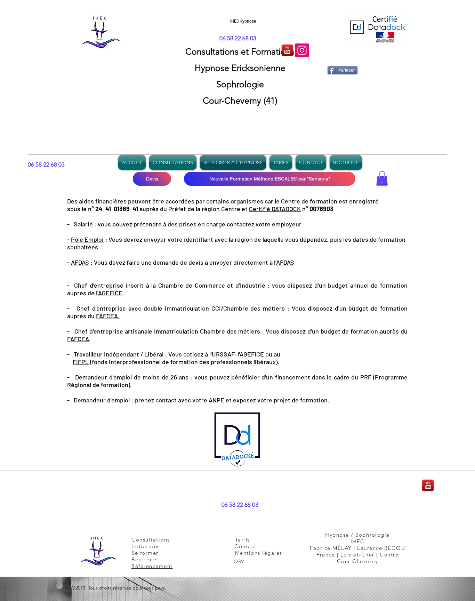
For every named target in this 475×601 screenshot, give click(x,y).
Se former (149, 553)
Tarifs (242, 539)
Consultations (213, 51)
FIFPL (81, 362)
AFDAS (80, 262)
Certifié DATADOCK (275, 209)
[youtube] (287, 50)
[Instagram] (302, 50)
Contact (245, 546)
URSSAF (223, 354)
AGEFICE (110, 293)
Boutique (143, 559)
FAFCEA (78, 339)
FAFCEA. (108, 316)
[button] (382, 178)
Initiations (145, 546)
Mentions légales (258, 553)
